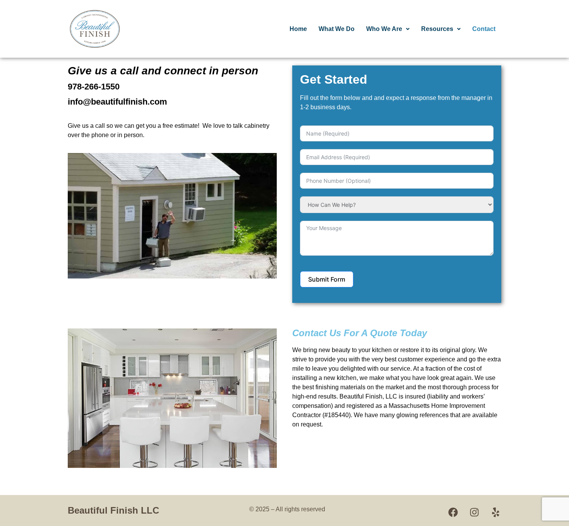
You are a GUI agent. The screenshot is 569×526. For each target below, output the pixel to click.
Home (298, 29)
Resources (437, 29)
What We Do (337, 29)
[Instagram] (474, 512)
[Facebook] (453, 512)
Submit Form (326, 279)
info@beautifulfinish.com (117, 102)
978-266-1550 (94, 86)
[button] (387, 29)
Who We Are (384, 29)
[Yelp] (495, 512)
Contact (483, 29)
